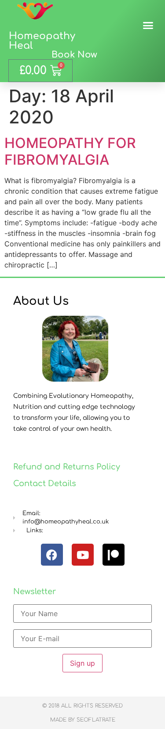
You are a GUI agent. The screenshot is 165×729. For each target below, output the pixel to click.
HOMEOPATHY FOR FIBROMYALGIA (70, 151)
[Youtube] (83, 555)
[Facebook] (52, 555)
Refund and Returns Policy (66, 466)
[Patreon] (114, 555)
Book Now (74, 55)
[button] (148, 25)
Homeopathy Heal (42, 41)
